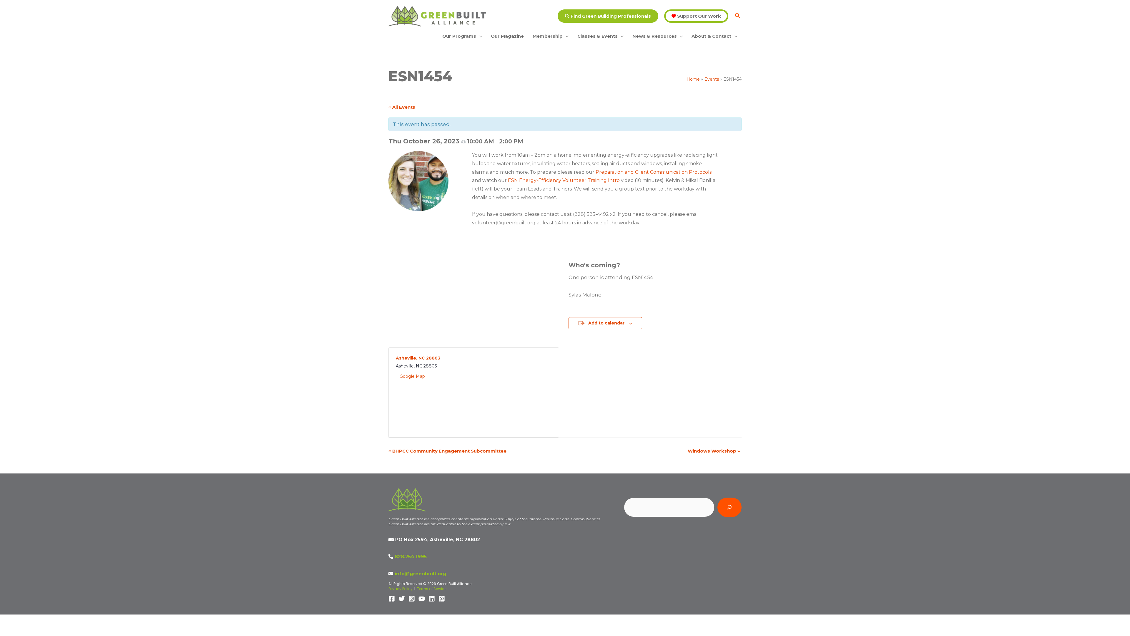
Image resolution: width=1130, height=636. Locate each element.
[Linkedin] (431, 598)
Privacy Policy (400, 588)
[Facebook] (391, 598)
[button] (608, 16)
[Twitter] (401, 598)
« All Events (401, 107)
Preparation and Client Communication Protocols (654, 172)
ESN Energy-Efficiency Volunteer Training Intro (564, 180)
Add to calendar (606, 323)
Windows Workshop (714, 451)
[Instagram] (411, 598)
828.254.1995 (411, 556)
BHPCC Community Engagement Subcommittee (447, 451)
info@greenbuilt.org (420, 574)
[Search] (729, 507)
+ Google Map (410, 376)
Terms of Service (431, 588)
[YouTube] (421, 598)
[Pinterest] (441, 598)
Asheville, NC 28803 (418, 358)
